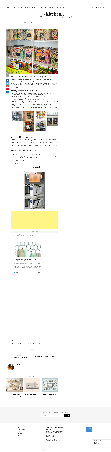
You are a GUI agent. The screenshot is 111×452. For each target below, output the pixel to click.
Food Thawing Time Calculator (14, 7)
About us (20, 431)
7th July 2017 (38, 22)
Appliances (27, 7)
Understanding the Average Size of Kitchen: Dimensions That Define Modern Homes (32, 396)
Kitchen (31, 22)
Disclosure (20, 435)
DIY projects (58, 7)
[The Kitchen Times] (55, 13)
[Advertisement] (55, 3)
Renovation (35, 7)
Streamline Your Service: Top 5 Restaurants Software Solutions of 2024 (49, 396)
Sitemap (20, 433)
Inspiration (43, 7)
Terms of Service (21, 429)
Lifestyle (50, 7)
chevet (18, 364)
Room (64, 7)
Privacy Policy (21, 427)
